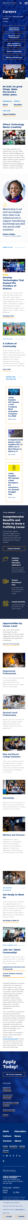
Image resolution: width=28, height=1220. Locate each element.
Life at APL (7, 369)
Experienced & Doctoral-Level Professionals (14, 968)
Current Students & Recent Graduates (13, 975)
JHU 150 (6, 1151)
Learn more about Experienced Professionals (13, 655)
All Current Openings (14, 1074)
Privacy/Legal (7, 1187)
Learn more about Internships (12, 781)
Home (6, 21)
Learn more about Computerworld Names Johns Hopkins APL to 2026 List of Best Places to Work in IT (15, 432)
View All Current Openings (11, 644)
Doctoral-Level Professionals (14, 36)
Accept (9, 1216)
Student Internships (14, 51)
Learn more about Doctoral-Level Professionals (13, 696)
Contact (22, 1146)
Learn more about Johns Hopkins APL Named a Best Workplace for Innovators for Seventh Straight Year (14, 467)
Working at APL (8, 316)
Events (5, 1146)
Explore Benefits (14, 548)
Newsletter (13, 1146)
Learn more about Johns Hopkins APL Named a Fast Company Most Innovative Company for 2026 (14, 391)
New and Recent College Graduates (14, 44)
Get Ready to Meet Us (11, 920)
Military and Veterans (14, 57)
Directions (16, 1187)
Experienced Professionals (14, 29)
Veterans (5, 1114)
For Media (16, 1192)
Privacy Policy (19, 1209)
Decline (21, 1216)
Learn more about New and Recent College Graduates (12, 738)
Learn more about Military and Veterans (12, 818)
